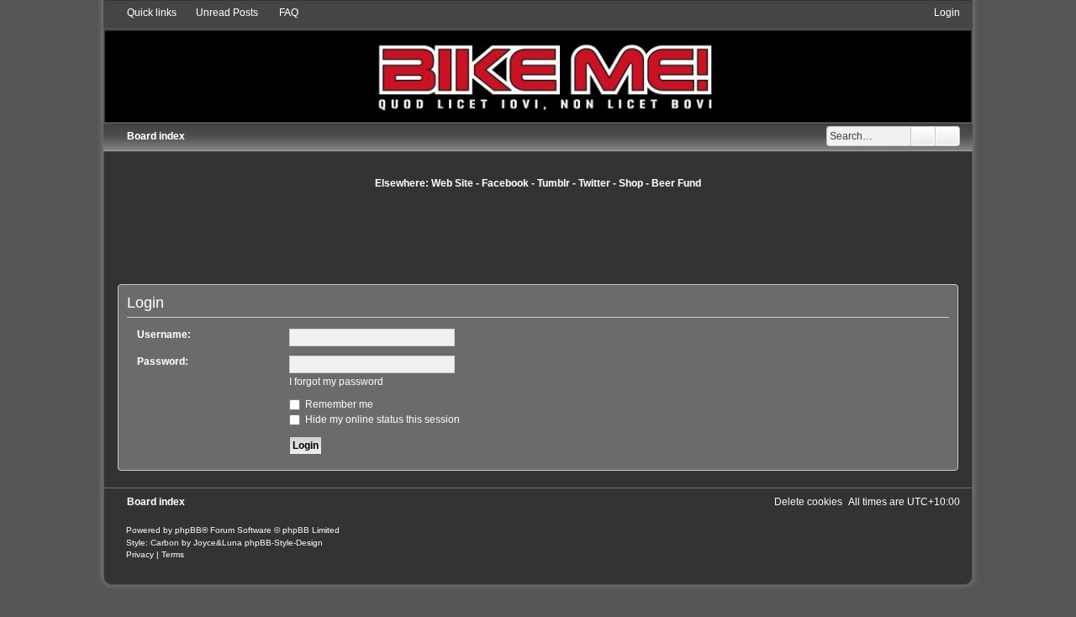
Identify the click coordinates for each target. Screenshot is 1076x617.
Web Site (452, 183)
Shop (631, 183)
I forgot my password (336, 382)
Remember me (338, 404)
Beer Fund (676, 183)
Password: (162, 361)
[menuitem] (219, 12)
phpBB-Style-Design (284, 542)
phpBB (188, 530)
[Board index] (538, 63)
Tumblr (553, 183)
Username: (164, 334)
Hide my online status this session (381, 419)
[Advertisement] (538, 236)
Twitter (594, 183)
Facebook (505, 183)
